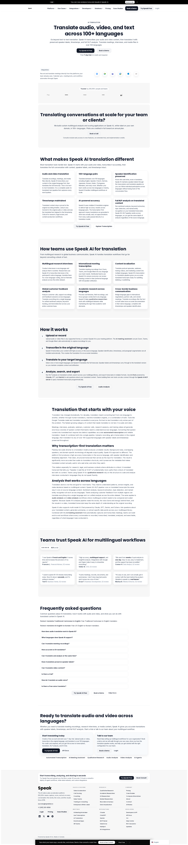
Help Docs (112, 693)
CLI (127, 818)
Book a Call (94, 134)
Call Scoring (78, 793)
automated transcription (114, 432)
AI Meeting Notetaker (80, 812)
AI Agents (138, 758)
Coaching (77, 796)
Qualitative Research (95, 758)
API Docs (65, 751)
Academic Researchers (107, 793)
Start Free (121, 842)
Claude (48, 377)
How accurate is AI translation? (54, 650)
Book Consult (141, 778)
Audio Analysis (104, 387)
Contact (129, 802)
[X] (43, 816)
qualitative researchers (98, 299)
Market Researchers (106, 799)
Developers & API (131, 812)
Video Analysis (126, 758)
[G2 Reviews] (52, 816)
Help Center (130, 821)
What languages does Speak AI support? (57, 637)
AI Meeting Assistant (77, 758)
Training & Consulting (81, 802)
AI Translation (78, 818)
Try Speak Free (146, 8)
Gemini (61, 377)
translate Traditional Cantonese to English (63, 621)
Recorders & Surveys (106, 802)
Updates (129, 827)
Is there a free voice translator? (54, 686)
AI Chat (133, 375)
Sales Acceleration (80, 791)
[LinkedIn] (39, 816)
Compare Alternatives (133, 796)
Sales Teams (78, 799)
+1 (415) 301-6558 (44, 807)
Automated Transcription (56, 758)
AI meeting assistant (124, 339)
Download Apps (79, 821)
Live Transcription (79, 815)
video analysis (73, 498)
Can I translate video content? (53, 668)
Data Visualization (106, 805)
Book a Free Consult (106, 842)
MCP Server (103, 821)
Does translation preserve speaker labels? (58, 662)
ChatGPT (103, 815)
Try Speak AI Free (85, 51)
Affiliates (129, 805)
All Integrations (105, 829)
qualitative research (95, 472)
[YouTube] (48, 816)
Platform (51, 8)
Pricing (108, 8)
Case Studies (118, 8)
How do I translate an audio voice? (55, 680)
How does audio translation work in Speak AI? (59, 631)
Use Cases (62, 8)
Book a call (129, 2)
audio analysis (57, 498)
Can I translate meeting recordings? (55, 644)
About (128, 799)
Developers (87, 8)
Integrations (74, 8)
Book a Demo (132, 8)
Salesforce (103, 824)
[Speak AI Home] (36, 8)
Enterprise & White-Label (82, 805)
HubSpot (103, 827)
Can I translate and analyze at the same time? (59, 656)
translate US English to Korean (59, 626)
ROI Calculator (131, 824)
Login (157, 8)
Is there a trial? (47, 674)
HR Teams (77, 824)
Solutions (99, 8)
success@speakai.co (45, 804)
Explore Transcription (104, 226)
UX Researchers (105, 796)
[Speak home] (45, 788)
